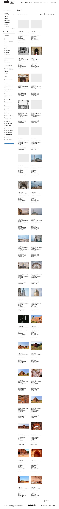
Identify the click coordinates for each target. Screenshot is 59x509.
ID (6, 45)
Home (22, 2)
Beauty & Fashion (9, 99)
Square (7, 73)
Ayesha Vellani (22, 335)
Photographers (36, 2)
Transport (7, 137)
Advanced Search (53, 2)
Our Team (8, 505)
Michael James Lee (23, 67)
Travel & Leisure (8, 139)
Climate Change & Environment (7, 107)
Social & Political (9, 134)
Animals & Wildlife (9, 92)
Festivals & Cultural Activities (7, 119)
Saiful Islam (35, 335)
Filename (7, 52)
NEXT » (54, 14)
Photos (7, 60)
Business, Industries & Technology (8, 103)
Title (6, 48)
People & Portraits (9, 128)
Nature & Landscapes (9, 127)
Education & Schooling (10, 115)
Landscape (6, 71)
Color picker (12, 69)
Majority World (43, 505)
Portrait (7, 68)
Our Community (13, 505)
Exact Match (11, 41)
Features (30, 2)
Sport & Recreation (9, 136)
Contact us (18, 505)
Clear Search (12, 28)
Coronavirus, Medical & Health (8, 112)
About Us (5, 505)
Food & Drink (8, 121)
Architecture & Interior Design (8, 96)
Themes (26, 2)
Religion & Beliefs (9, 132)
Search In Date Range (9, 79)
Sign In (45, 2)
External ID (8, 54)
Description (8, 50)
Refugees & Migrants (9, 130)
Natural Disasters (9, 125)
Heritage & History (9, 123)
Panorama (8, 62)
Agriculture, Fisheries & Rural (8, 90)
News (41, 2)
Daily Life (7, 113)
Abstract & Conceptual (10, 86)
